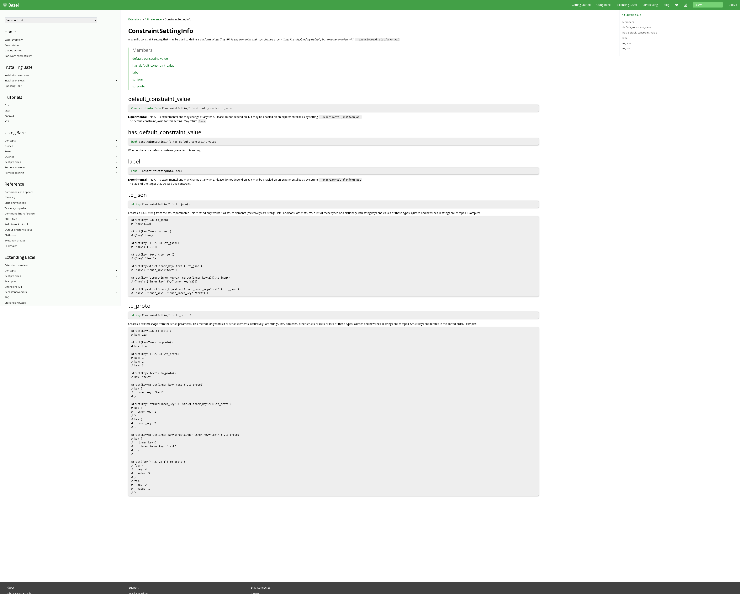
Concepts (10, 140)
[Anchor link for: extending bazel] (37, 257)
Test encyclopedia (15, 208)
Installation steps (15, 80)
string (135, 204)
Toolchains (11, 246)
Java (7, 110)
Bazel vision (12, 45)
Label (135, 171)
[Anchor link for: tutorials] (24, 97)
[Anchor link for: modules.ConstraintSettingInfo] (196, 30)
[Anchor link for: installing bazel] (36, 67)
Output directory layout (18, 229)
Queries (9, 156)
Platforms (10, 235)
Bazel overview (14, 39)
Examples (10, 281)
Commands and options (19, 192)
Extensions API (13, 286)
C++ (7, 105)
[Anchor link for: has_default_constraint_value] (204, 132)
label (135, 72)
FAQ (7, 297)
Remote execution (15, 167)
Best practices (13, 162)
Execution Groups (15, 240)
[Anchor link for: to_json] (149, 194)
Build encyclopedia (16, 202)
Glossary (10, 197)
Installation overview (17, 75)
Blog (666, 5)
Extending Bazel (627, 5)
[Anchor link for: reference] (26, 184)
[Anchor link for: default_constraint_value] (193, 98)
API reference (153, 19)
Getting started (13, 50)
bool (134, 141)
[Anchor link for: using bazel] (29, 132)
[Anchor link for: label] (143, 161)
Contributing (650, 5)
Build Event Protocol (16, 224)
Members (628, 22)
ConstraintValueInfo (146, 108)
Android (9, 116)
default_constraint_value (150, 58)
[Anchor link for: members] (154, 49)
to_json (137, 79)
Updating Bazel (14, 86)
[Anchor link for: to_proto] (153, 305)
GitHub (733, 5)
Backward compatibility (18, 56)
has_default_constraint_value (153, 65)
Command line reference (20, 213)
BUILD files (11, 219)
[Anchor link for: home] (18, 31)
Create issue (633, 15)
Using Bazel (603, 5)
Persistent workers (16, 292)
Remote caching (14, 172)
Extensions (135, 19)
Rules (8, 151)
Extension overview (16, 265)
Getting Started (581, 5)
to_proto (138, 86)
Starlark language (15, 302)
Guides (9, 146)
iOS (7, 121)
